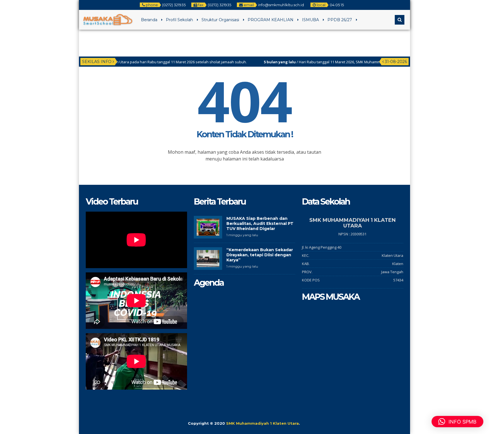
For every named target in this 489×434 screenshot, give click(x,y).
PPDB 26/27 (339, 19)
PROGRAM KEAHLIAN (270, 19)
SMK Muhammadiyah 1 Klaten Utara (262, 423)
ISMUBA (310, 19)
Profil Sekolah (179, 19)
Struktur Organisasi (220, 19)
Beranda (149, 19)
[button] (457, 421)
